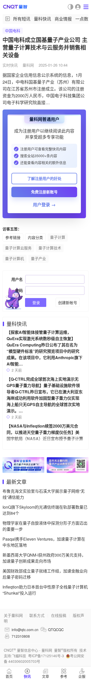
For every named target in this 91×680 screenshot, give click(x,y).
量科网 (28, 65)
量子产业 (38, 258)
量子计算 (57, 237)
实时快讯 (10, 65)
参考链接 (12, 237)
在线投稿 (58, 615)
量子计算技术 (49, 247)
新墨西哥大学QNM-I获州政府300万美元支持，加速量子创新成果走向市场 (44, 558)
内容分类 (35, 237)
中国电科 (12, 30)
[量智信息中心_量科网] (15, 6)
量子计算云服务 (18, 247)
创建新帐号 (67, 302)
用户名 (17, 279)
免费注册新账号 (44, 192)
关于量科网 (13, 615)
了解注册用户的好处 (44, 178)
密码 (19, 290)
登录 (35, 302)
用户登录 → (44, 204)
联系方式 (36, 615)
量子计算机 (14, 258)
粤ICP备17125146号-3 (46, 655)
